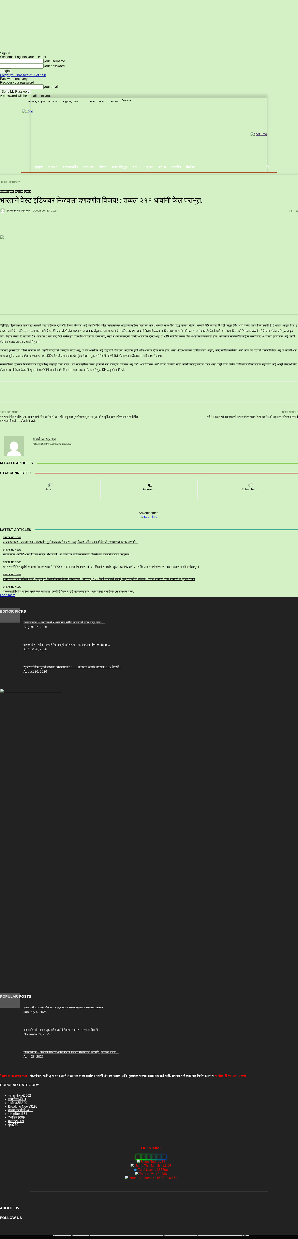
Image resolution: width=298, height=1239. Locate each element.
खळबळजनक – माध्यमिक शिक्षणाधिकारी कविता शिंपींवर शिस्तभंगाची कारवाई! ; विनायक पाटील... (71, 1052)
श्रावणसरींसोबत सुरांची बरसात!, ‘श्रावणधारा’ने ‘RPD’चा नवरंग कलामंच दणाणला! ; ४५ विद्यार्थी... (72, 667)
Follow (149, 482)
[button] (267, 167)
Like (48, 482)
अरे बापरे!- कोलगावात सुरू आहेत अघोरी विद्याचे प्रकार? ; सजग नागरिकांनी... (62, 1029)
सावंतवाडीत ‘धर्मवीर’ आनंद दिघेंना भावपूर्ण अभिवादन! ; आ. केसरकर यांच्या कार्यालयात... (67, 644)
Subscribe (249, 482)
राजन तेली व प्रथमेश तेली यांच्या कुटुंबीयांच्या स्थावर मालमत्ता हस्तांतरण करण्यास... (65, 1007)
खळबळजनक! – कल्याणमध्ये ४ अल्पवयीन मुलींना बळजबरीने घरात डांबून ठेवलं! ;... (64, 622)
